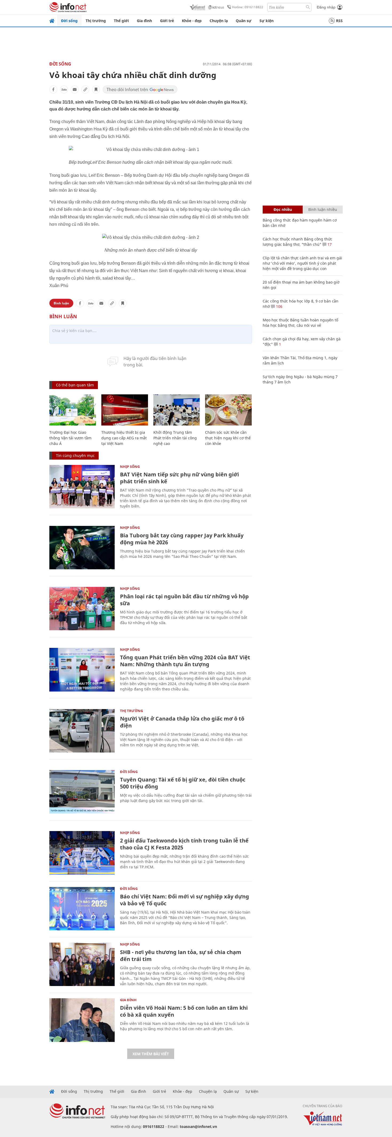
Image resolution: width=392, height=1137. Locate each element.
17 (329, 244)
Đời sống (69, 20)
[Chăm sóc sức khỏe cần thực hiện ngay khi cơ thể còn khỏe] (228, 410)
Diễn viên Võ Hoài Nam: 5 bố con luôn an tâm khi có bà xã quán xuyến (184, 1011)
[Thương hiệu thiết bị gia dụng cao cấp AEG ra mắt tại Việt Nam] (124, 410)
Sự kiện (266, 20)
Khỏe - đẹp (192, 20)
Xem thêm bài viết (151, 1053)
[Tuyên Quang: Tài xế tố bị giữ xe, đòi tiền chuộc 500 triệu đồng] (82, 791)
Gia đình (144, 20)
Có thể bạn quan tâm (75, 384)
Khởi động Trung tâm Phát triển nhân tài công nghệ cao (175, 438)
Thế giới (121, 20)
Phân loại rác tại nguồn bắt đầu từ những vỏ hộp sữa (184, 600)
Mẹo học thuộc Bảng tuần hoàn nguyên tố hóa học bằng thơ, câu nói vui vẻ (300, 322)
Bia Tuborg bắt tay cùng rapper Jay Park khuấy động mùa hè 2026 (181, 539)
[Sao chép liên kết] (85, 89)
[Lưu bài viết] (96, 89)
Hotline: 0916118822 (247, 7)
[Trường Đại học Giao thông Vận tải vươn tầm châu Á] (72, 410)
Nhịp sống (130, 466)
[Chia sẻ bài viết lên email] (75, 89)
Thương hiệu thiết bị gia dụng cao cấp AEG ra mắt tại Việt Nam (124, 438)
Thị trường (96, 20)
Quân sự (243, 20)
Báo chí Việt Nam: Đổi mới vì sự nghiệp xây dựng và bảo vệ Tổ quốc (184, 900)
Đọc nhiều (283, 209)
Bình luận (61, 303)
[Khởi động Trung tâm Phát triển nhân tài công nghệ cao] (176, 410)
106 (278, 306)
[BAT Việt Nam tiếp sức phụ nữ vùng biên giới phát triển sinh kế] (82, 486)
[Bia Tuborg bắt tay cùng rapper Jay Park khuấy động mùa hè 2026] (82, 547)
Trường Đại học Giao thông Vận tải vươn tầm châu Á (70, 438)
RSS (339, 20)
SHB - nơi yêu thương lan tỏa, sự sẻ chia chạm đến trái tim (180, 955)
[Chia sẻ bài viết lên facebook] (53, 89)
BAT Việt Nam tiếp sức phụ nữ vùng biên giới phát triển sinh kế (179, 478)
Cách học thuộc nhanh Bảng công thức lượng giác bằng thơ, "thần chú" (297, 241)
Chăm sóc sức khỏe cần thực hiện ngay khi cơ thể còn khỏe (228, 438)
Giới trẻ (167, 20)
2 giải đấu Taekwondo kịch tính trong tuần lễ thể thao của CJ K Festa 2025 (184, 844)
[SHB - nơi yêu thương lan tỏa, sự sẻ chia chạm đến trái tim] (82, 964)
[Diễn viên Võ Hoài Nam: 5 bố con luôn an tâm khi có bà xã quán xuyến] (82, 1020)
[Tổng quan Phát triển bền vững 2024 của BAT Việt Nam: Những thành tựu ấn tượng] (82, 669)
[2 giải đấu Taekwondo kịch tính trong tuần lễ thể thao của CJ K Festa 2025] (82, 852)
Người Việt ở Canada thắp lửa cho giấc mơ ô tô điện (182, 722)
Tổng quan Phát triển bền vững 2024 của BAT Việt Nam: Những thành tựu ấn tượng (185, 661)
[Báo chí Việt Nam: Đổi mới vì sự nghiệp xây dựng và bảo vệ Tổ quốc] (82, 908)
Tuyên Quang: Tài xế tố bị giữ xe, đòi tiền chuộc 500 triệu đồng (182, 783)
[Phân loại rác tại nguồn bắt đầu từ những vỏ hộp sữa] (82, 608)
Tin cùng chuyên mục (75, 455)
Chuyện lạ (219, 20)
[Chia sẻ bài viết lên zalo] (64, 89)
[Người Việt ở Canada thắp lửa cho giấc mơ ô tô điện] (82, 730)
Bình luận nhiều (322, 209)
